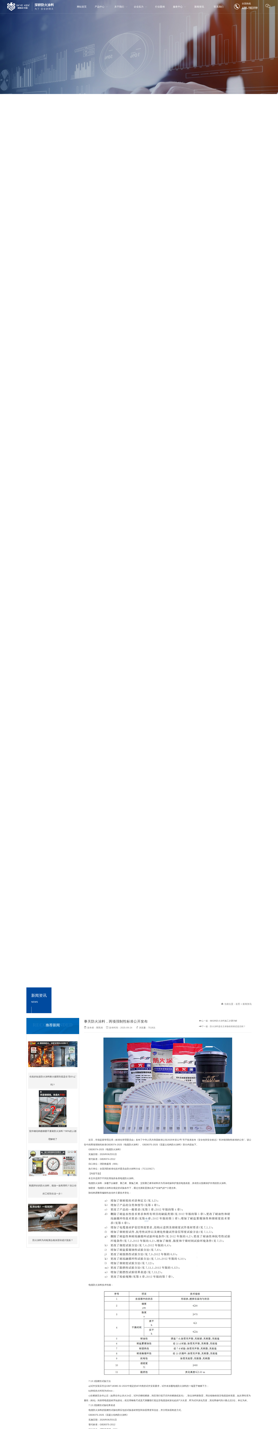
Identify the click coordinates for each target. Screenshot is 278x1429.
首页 (238, 1004)
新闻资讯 (247, 1004)
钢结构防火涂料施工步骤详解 (223, 1021)
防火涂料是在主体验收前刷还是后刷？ (228, 1026)
